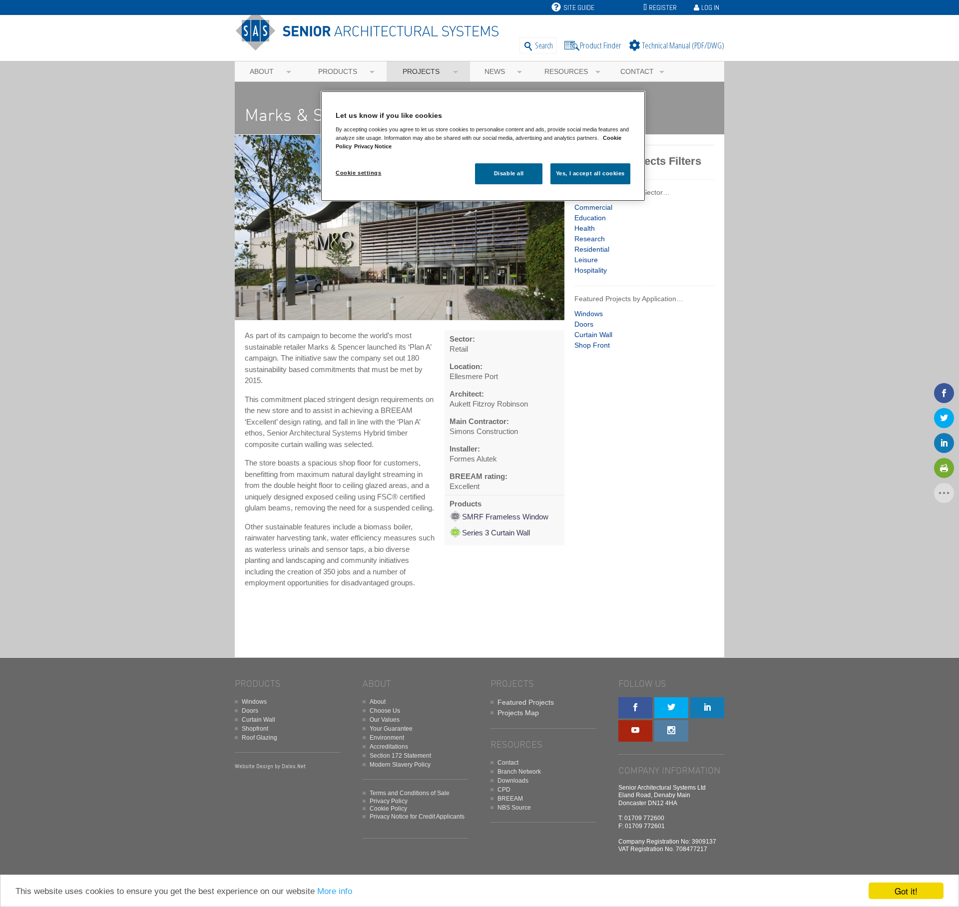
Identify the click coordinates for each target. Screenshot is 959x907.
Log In (710, 7)
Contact (637, 71)
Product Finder (600, 45)
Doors (583, 324)
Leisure (586, 260)
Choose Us (385, 710)
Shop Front (592, 345)
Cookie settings (359, 173)
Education (590, 218)
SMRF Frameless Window (505, 516)
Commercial (593, 207)
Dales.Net (294, 766)
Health (584, 228)
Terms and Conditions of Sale (410, 793)
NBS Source (514, 807)
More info (334, 891)
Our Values (385, 719)
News (494, 71)
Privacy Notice (373, 146)
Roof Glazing (259, 737)
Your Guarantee (391, 728)
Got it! (906, 891)
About (262, 71)
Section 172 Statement (400, 755)
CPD (503, 789)
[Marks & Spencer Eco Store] (399, 320)
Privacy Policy (389, 801)
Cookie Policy (388, 808)
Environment (387, 737)
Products (337, 71)
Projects (421, 71)
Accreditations (389, 746)
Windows (588, 314)
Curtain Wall (593, 335)
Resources (566, 71)
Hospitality (590, 270)
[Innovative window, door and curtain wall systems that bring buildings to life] (371, 46)
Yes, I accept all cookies (590, 173)
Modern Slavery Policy (400, 764)
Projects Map (518, 713)
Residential (591, 249)
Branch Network (519, 771)
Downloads (512, 780)
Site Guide (578, 7)
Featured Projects (525, 702)
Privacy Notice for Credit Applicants (417, 816)
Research (589, 239)
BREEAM (510, 798)
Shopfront (255, 728)
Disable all (509, 173)
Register (663, 7)
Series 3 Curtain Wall (496, 532)
